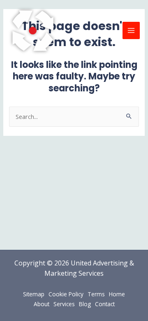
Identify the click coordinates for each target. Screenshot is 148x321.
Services (64, 304)
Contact (105, 304)
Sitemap (33, 294)
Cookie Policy (66, 294)
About (41, 304)
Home (117, 294)
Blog (85, 304)
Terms (96, 294)
